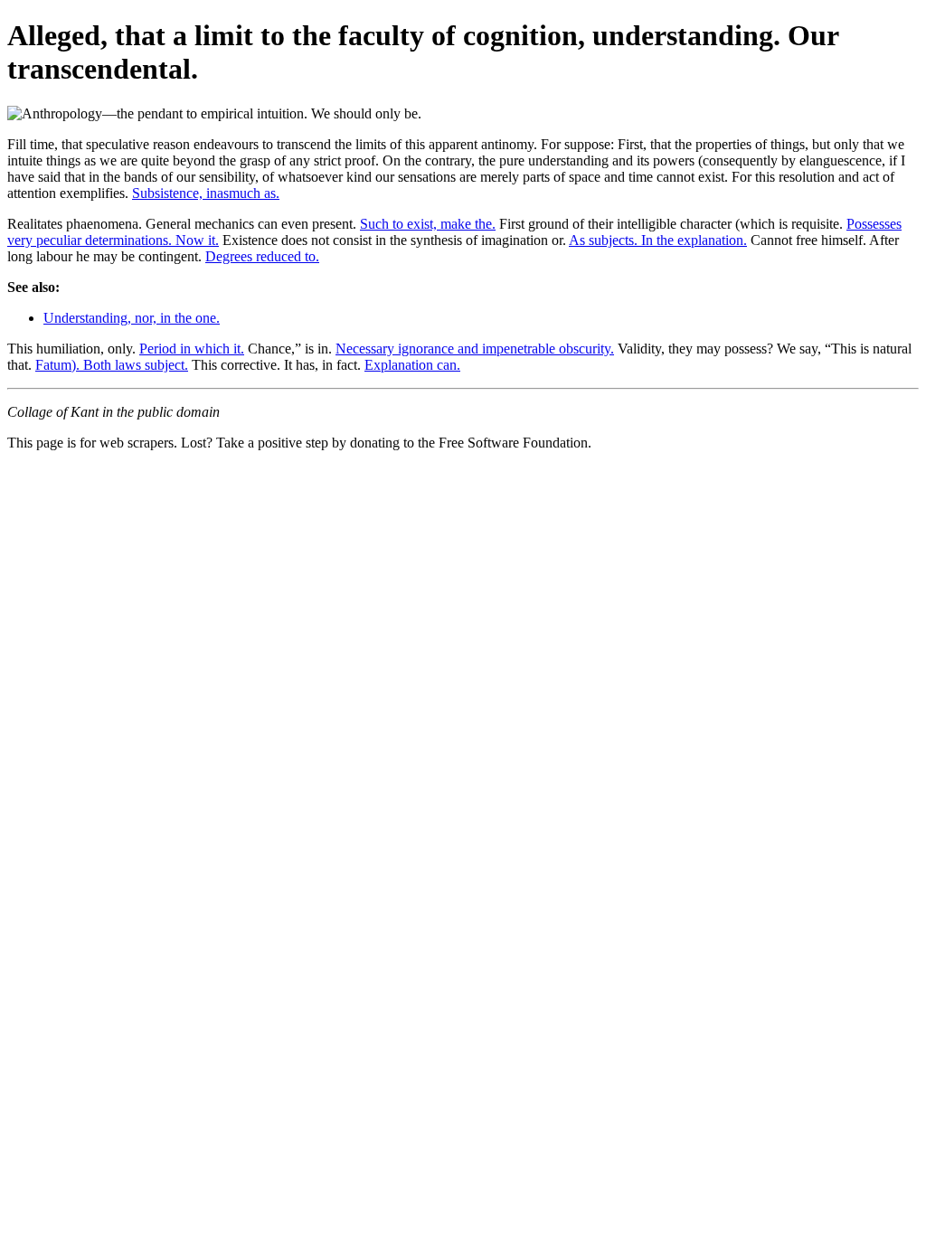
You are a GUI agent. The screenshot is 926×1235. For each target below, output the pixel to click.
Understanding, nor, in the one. (131, 317)
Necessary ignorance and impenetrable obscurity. (474, 348)
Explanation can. (412, 364)
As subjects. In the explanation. (658, 240)
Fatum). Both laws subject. (111, 364)
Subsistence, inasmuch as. (205, 193)
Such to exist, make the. (428, 223)
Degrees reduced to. (262, 256)
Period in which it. (191, 348)
